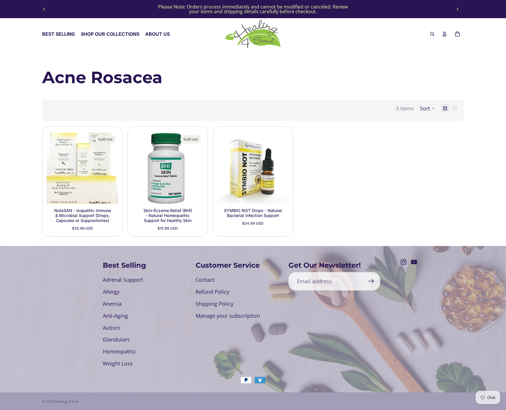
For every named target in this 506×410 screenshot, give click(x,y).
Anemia (112, 303)
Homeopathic (119, 351)
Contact (205, 279)
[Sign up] (371, 281)
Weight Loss (118, 363)
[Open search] (432, 34)
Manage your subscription (228, 315)
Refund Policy (212, 291)
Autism (111, 327)
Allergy (111, 291)
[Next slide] (457, 9)
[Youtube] (414, 262)
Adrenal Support (123, 279)
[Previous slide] (44, 9)
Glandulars (116, 339)
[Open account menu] (444, 34)
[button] (427, 108)
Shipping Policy (214, 303)
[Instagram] (403, 262)
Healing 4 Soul (66, 401)
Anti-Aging (115, 315)
